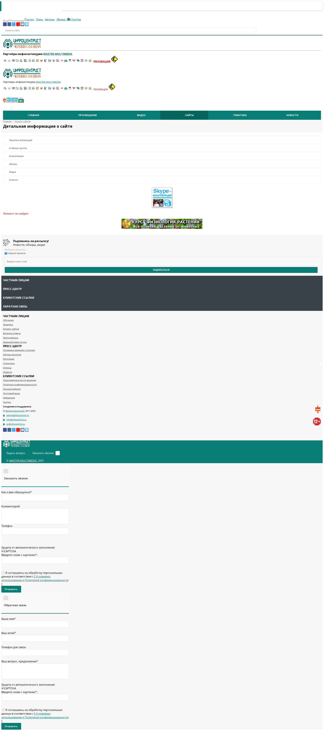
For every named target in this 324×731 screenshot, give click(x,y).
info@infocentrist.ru (16, 419)
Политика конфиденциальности (20, 384)
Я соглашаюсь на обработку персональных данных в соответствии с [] (35, 578)
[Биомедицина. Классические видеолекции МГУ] (33, 61)
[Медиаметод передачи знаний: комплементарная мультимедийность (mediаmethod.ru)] (82, 61)
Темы (39, 19)
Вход (6, 20)
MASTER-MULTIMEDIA (23, 460)
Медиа (61, 19)
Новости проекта (16, 253)
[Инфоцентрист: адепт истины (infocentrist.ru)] (54, 61)
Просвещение (87, 115)
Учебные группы (18, 148)
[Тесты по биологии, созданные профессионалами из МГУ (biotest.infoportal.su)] (90, 61)
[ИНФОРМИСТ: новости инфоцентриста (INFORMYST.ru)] (13, 61)
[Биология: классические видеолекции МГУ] (29, 61)
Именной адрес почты (15, 342)
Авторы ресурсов (12, 354)
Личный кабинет (12, 388)
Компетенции (16, 156)
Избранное (9, 397)
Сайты (189, 115)
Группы (75, 19)
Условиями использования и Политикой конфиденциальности (35, 578)
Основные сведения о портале (19, 350)
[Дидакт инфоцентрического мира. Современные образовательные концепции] (41, 61)
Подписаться (161, 270)
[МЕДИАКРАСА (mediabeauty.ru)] (62, 61)
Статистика (9, 363)
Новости (292, 115)
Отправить (11, 589)
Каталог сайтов (11, 328)
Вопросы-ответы (12, 333)
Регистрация (17, 20)
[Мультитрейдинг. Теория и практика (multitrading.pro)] (5, 61)
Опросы (7, 367)
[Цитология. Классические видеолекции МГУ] (37, 61)
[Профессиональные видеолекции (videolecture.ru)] (46, 61)
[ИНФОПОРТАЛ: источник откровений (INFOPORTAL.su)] (17, 61)
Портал (29, 19)
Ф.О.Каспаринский (14, 410)
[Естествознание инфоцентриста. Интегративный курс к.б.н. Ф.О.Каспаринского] (9, 61)
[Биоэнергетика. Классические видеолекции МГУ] (25, 61)
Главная (33, 115)
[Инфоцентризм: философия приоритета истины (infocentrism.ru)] (50, 61)
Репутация (8, 358)
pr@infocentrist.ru (15, 424)
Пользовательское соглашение (19, 380)
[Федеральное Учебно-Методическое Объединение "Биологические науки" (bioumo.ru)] (70, 61)
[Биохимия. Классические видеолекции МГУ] (21, 61)
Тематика (240, 115)
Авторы (49, 19)
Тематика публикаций (20, 140)
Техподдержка (10, 337)
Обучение (8, 320)
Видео (141, 115)
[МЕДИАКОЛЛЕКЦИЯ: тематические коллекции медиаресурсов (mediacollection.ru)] (58, 61)
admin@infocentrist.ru (17, 415)
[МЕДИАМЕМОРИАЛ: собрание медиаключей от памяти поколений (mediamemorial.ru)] (86, 61)
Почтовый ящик (11, 393)
